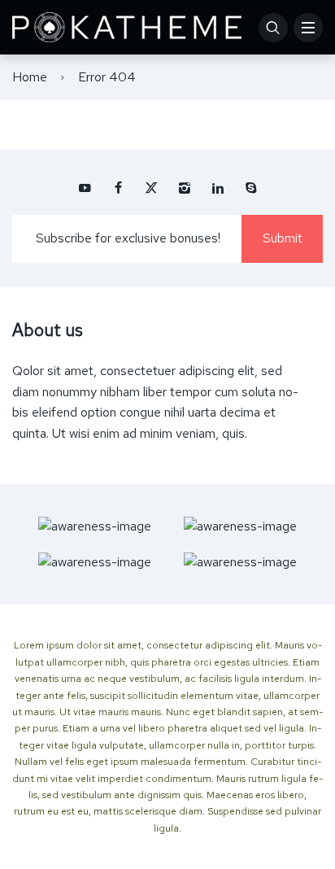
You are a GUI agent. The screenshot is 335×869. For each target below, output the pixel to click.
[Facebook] (118, 188)
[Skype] (251, 188)
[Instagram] (184, 188)
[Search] (273, 27)
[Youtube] (84, 188)
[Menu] (308, 27)
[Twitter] (151, 188)
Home (29, 76)
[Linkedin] (218, 188)
